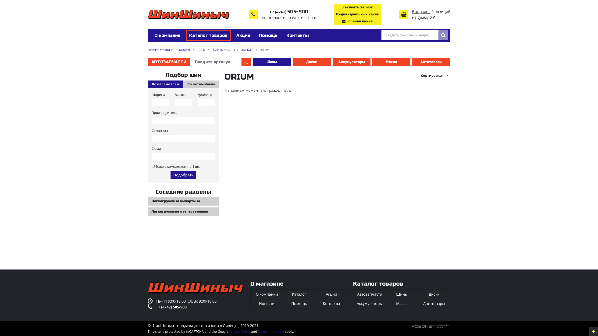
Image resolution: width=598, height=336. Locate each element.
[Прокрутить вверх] (593, 331)
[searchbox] (160, 102)
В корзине (421, 11)
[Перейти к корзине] (403, 14)
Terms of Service (271, 331)
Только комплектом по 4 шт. (178, 166)
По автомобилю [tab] (201, 84)
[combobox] (160, 102)
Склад (156, 148)
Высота (180, 94)
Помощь (299, 303)
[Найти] (443, 35)
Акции (331, 294)
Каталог (299, 294)
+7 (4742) (289, 12)
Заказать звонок (357, 7)
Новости (266, 303)
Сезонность (161, 130)
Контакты (331, 303)
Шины (272, 62)
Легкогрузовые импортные (175, 201)
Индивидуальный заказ (357, 14)
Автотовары (431, 62)
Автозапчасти (168, 62)
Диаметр (205, 94)
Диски (311, 62)
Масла (391, 62)
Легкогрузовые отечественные (179, 212)
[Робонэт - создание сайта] (430, 326)
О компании (267, 294)
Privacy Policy (239, 331)
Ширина (158, 94)
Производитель (164, 112)
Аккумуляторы (351, 62)
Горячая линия (359, 21)
